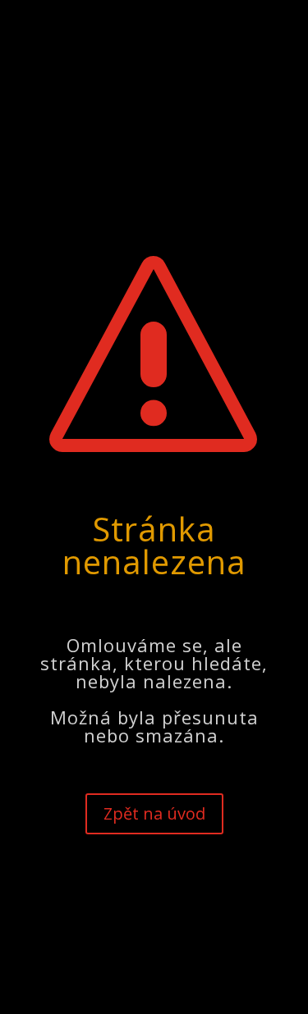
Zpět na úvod (154, 816)
